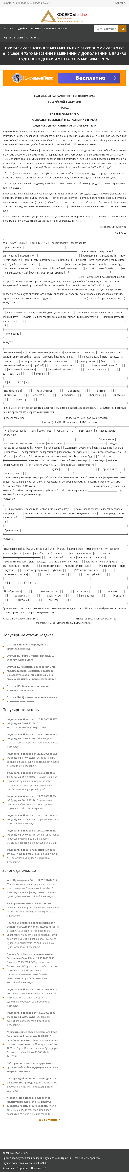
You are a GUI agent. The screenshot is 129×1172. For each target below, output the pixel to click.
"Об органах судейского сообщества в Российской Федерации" (31, 1018)
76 (95, 125)
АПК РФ (8, 28)
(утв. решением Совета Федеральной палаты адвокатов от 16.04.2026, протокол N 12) (31, 1105)
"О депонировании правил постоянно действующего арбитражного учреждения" (33, 909)
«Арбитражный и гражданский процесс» (77, 1158)
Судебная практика (28, 28)
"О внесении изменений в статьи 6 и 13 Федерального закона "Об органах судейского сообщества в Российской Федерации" (32, 997)
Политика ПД (38, 1168)
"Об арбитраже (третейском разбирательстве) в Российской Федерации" (32, 740)
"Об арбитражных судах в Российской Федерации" (32, 856)
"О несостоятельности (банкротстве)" (32, 723)
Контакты (120, 2)
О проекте (32, 37)
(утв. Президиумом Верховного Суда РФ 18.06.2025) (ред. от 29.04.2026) (32, 1084)
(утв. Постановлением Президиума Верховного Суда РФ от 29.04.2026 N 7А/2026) (32, 1044)
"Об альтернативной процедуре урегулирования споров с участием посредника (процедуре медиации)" (33, 836)
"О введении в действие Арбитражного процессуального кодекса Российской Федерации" (31, 802)
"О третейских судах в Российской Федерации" (33, 819)
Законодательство (56, 28)
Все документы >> (50, 1119)
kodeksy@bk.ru (41, 1163)
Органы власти (13, 37)
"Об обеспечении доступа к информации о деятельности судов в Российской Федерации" (33, 759)
